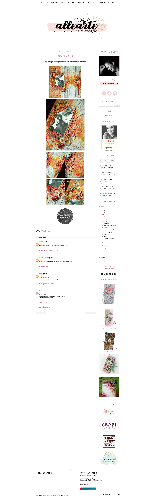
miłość (116, 162)
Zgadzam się (117, 494)
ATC (106, 193)
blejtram (112, 179)
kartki (101, 160)
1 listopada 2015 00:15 (46, 266)
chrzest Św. (110, 172)
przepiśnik (102, 195)
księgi (111, 186)
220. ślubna (104, 236)
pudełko (102, 181)
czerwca (104, 247)
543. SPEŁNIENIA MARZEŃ (109, 328)
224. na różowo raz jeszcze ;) (108, 229)
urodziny (106, 160)
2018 (102, 212)
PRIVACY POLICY (98, 2)
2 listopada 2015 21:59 (46, 302)
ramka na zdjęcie (104, 165)
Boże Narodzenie (108, 167)
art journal (113, 183)
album (107, 186)
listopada (104, 221)
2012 (102, 261)
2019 (102, 210)
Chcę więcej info (107, 494)
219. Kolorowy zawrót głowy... (108, 238)
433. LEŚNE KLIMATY (109, 351)
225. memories (105, 227)
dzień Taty (106, 179)
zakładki (109, 188)
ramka (101, 167)
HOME (42, 2)
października (105, 223)
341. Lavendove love (109, 375)
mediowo (45, 231)
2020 (102, 208)
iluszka (41, 242)
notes (101, 191)
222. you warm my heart (107, 233)
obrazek (108, 174)
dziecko (111, 162)
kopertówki (103, 188)
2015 (102, 218)
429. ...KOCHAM (109, 305)
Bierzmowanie (111, 193)
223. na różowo (105, 231)
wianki (105, 191)
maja (103, 249)
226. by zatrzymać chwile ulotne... (109, 225)
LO (41, 231)
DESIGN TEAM (83, 2)
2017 (102, 214)
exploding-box (103, 169)
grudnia (104, 219)
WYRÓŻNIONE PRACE (55, 2)
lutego (103, 254)
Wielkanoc (108, 181)
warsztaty (108, 195)
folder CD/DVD (112, 191)
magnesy (102, 193)
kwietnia (104, 251)
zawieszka (102, 174)
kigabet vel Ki (44, 258)
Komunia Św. (112, 165)
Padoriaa (42, 291)
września (104, 241)
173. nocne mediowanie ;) (109, 398)
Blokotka (77, 469)
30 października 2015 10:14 (48, 250)
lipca (103, 245)
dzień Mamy (102, 172)
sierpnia (104, 243)
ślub (107, 162)
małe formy (111, 169)
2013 (102, 259)
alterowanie (113, 176)
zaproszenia (103, 176)
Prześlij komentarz (44, 307)
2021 (102, 206)
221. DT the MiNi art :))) (106, 234)
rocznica (114, 174)
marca (103, 252)
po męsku (102, 186)
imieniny (112, 160)
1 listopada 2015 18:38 (46, 284)
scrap (49, 231)
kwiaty (113, 188)
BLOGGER (112, 2)
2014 (102, 257)
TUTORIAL (71, 2)
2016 (102, 216)
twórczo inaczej (104, 183)
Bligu (41, 274)
